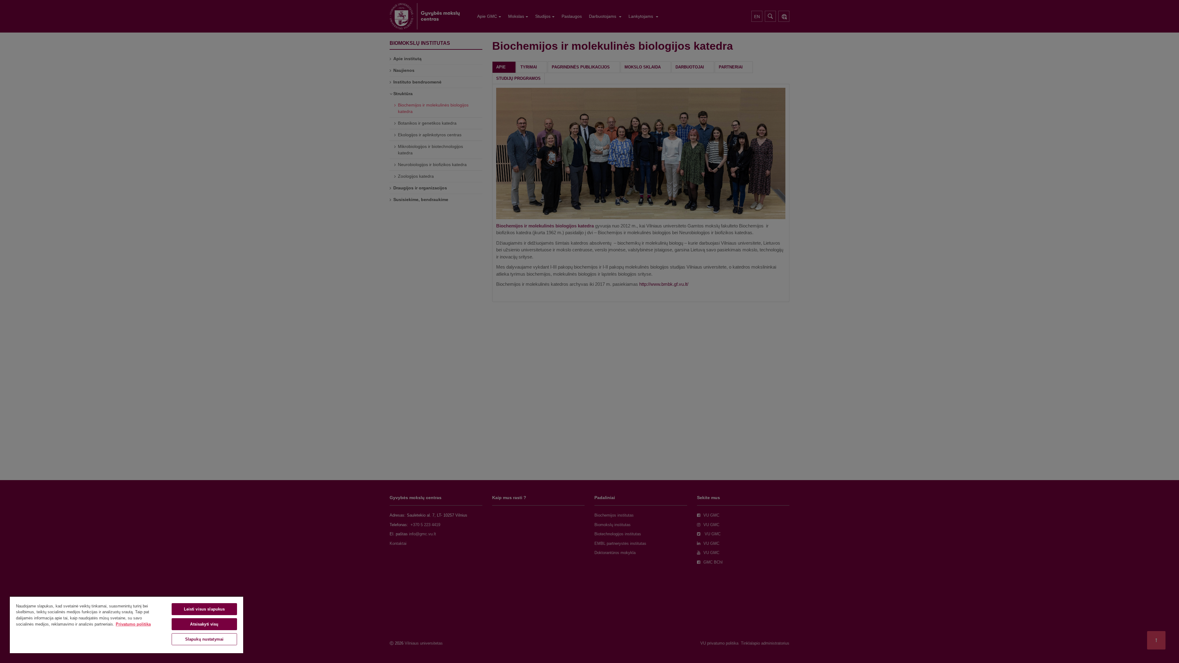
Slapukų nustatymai (204, 639)
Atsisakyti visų (204, 624)
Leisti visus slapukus (204, 609)
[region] (126, 624)
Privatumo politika (133, 624)
